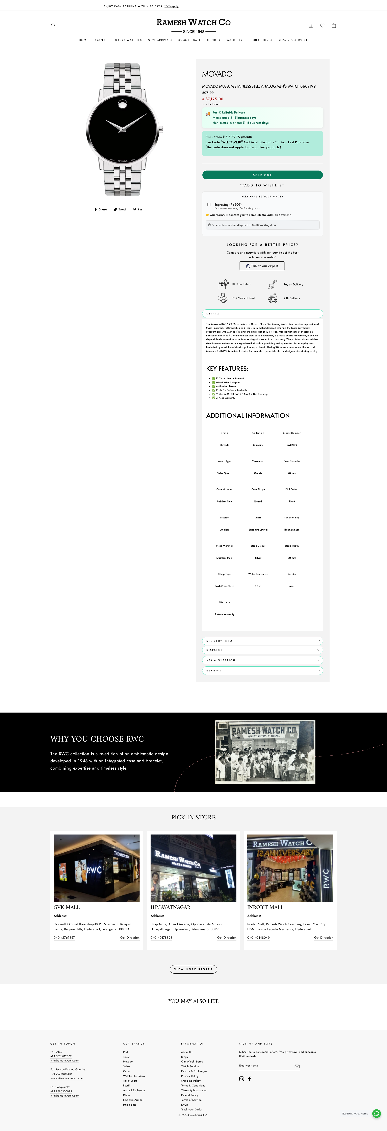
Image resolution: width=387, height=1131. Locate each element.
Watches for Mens (134, 1076)
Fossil (126, 1085)
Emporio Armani (133, 1100)
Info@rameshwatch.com (64, 1060)
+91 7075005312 (61, 1074)
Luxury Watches (128, 40)
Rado (126, 1052)
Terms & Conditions (193, 1085)
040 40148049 (258, 937)
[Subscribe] (297, 1066)
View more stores (193, 969)
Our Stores (263, 40)
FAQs (184, 1105)
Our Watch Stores (192, 1061)
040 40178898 (162, 937)
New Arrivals (160, 40)
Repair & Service (293, 40)
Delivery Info (219, 640)
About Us (186, 1052)
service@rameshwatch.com (66, 1078)
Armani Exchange (134, 1090)
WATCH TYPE (237, 40)
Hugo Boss (129, 1105)
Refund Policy (189, 1095)
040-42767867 (64, 937)
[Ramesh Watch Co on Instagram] (241, 1078)
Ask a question (221, 660)
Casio (126, 1071)
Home (83, 40)
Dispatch (214, 649)
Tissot (126, 1057)
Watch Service (190, 1066)
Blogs (184, 1057)
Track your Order (191, 1109)
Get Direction (129, 937)
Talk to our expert (265, 265)
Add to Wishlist (264, 185)
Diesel (127, 1095)
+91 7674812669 (61, 1056)
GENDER (214, 40)
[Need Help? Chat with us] (376, 1113)
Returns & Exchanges (194, 1071)
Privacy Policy (190, 1076)
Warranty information (194, 1090)
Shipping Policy (191, 1081)
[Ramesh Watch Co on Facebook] (249, 1078)
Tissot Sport (130, 1081)
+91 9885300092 (61, 1091)
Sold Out (262, 175)
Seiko (126, 1066)
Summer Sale (189, 40)
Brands (101, 40)
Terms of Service (191, 1100)
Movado (128, 1061)
